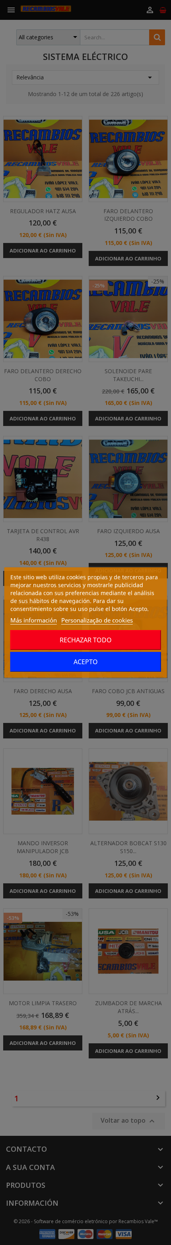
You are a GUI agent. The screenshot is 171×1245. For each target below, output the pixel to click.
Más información (33, 620)
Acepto (86, 661)
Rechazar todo (86, 640)
